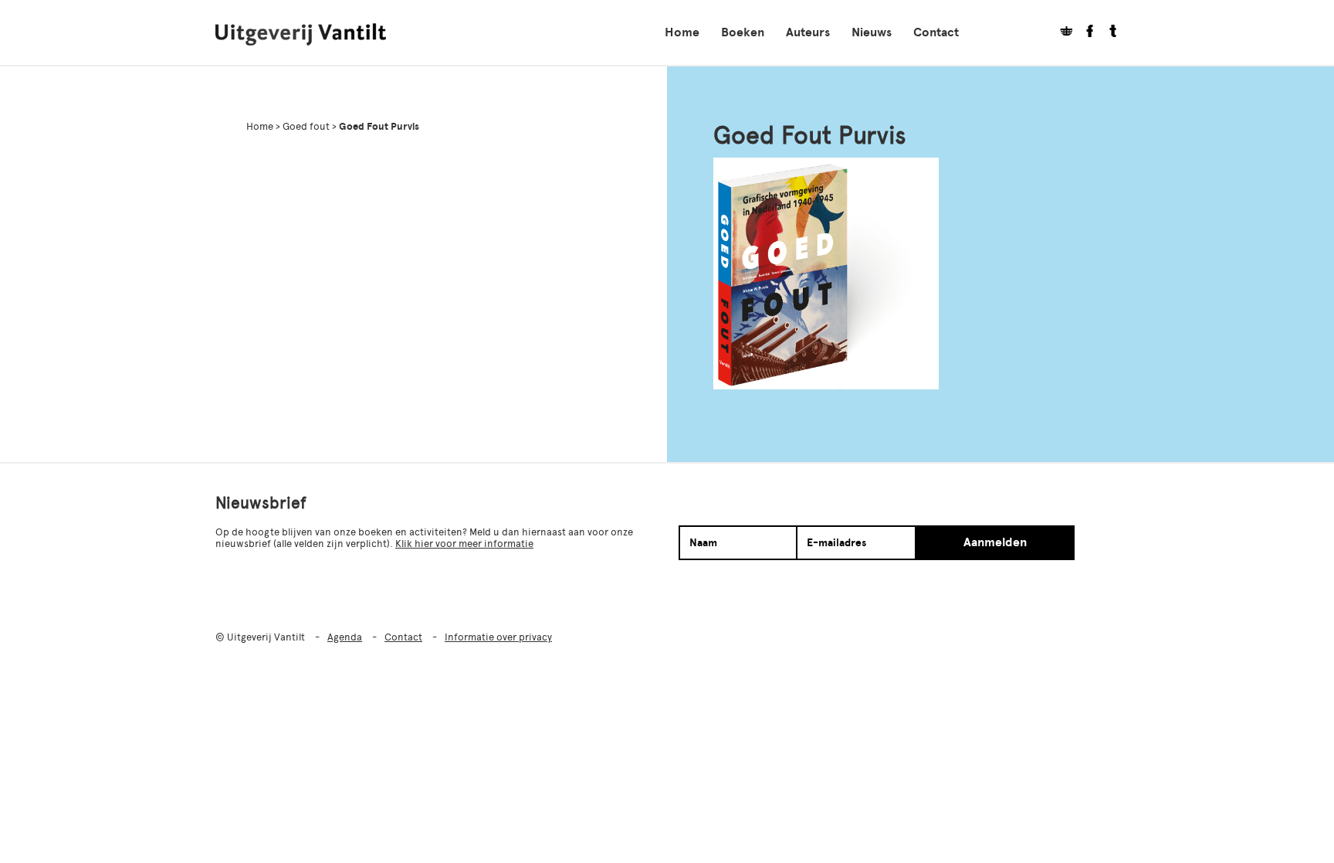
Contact (936, 32)
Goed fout (306, 126)
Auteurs (808, 32)
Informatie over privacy (498, 637)
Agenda (344, 637)
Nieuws (872, 32)
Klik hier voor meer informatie (464, 543)
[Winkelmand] (1060, 33)
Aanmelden (995, 542)
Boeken (742, 32)
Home (682, 32)
